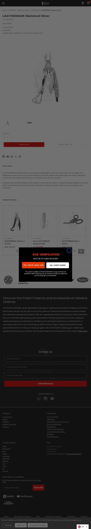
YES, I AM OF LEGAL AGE (33, 265)
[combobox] (83, 526)
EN (83, 527)
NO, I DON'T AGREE (58, 265)
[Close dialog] (69, 250)
